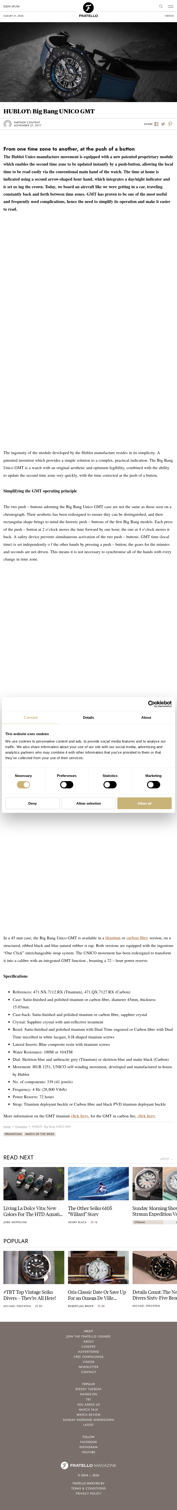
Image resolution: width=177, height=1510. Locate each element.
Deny (32, 803)
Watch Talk (88, 1409)
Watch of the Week (39, 1134)
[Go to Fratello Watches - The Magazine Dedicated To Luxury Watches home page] (88, 5)
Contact (88, 1372)
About (88, 1341)
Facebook (88, 1442)
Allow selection (88, 803)
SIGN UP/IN (11, 6)
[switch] (66, 784)
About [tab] (146, 717)
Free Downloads (88, 1357)
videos (169, 16)
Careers (88, 1346)
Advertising (88, 1351)
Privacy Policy (88, 1493)
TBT (88, 1399)
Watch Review (89, 1415)
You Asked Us (88, 1404)
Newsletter (88, 1367)
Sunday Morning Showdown (88, 1420)
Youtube (88, 1452)
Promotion (13, 1134)
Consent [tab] (31, 717)
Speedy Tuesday (88, 1389)
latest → (167, 1159)
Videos (88, 1362)
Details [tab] (88, 717)
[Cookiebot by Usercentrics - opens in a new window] (151, 704)
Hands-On (88, 1394)
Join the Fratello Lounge (88, 1336)
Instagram (88, 1447)
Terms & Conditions (88, 1488)
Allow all (144, 803)
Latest (88, 1425)
